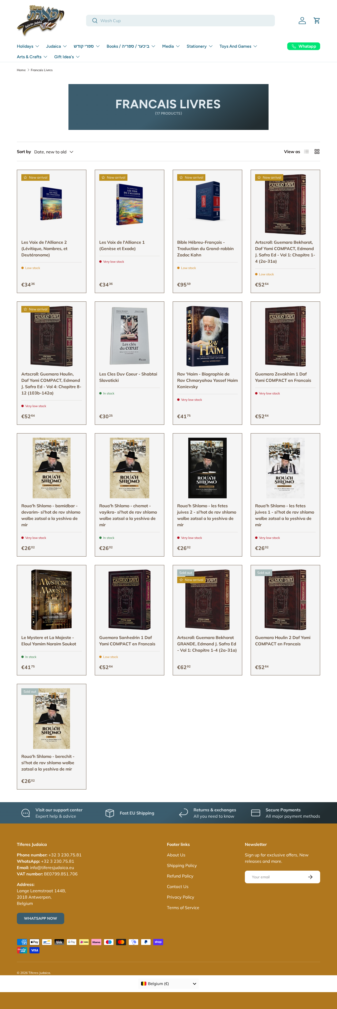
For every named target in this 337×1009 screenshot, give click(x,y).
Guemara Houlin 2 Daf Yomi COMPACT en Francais (282, 640)
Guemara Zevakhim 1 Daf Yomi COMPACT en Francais (283, 377)
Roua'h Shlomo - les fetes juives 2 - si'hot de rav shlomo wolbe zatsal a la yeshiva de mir (206, 515)
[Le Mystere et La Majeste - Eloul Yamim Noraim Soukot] (51, 599)
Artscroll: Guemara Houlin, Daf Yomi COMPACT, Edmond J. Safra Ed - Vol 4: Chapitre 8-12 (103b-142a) (51, 383)
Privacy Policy (180, 897)
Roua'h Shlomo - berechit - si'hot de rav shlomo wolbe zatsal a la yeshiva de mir (48, 763)
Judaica (53, 46)
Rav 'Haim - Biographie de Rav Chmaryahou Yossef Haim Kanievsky (207, 380)
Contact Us (178, 886)
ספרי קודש (84, 46)
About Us (176, 854)
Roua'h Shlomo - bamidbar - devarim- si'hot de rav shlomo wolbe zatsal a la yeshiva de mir (50, 515)
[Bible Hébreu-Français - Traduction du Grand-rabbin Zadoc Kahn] (207, 204)
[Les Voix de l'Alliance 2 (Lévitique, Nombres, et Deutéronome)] (51, 204)
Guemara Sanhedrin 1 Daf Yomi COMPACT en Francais (127, 640)
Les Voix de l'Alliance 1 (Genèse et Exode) (122, 245)
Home (21, 70)
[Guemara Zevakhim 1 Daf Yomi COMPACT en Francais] (285, 336)
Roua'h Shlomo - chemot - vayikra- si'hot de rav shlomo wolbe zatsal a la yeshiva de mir (128, 515)
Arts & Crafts (29, 56)
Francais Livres (42, 70)
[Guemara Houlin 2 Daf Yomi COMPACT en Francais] (285, 599)
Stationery (197, 46)
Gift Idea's (64, 56)
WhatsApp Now (40, 918)
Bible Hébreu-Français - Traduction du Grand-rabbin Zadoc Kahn (205, 248)
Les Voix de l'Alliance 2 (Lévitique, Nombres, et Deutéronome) (44, 248)
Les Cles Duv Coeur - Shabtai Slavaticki (128, 377)
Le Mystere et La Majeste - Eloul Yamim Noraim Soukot (48, 640)
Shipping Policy (182, 865)
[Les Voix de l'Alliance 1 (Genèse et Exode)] (129, 204)
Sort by (24, 151)
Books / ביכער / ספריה (128, 46)
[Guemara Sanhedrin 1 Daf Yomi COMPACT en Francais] (129, 599)
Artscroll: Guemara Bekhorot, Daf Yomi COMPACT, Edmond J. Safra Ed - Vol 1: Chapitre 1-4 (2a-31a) (285, 252)
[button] (317, 20)
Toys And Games (235, 46)
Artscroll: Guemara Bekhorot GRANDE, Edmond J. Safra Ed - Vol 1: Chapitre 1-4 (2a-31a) (207, 644)
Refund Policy (180, 876)
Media (168, 46)
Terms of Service (183, 907)
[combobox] (180, 20)
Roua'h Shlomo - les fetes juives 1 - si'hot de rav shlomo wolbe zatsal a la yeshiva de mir (284, 515)
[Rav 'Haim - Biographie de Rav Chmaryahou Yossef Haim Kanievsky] (207, 336)
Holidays (25, 46)
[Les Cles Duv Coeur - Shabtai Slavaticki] (129, 336)
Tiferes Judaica (39, 973)
